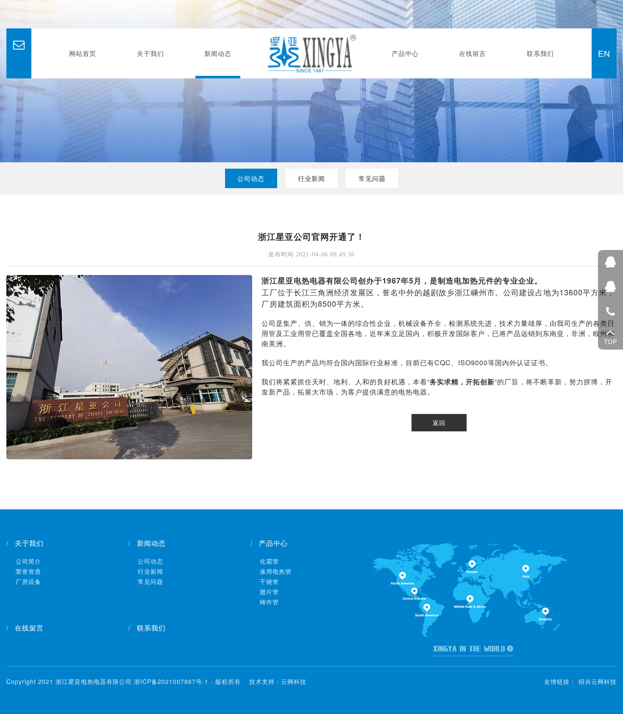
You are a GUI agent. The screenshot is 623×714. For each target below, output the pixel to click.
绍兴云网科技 (597, 681)
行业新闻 (311, 178)
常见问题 (372, 178)
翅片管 (269, 591)
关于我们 (150, 53)
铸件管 (269, 601)
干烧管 (269, 581)
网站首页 (82, 53)
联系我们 (540, 53)
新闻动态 (217, 53)
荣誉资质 (28, 571)
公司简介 (28, 561)
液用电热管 (276, 571)
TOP (610, 342)
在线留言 (472, 53)
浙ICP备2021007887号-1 (171, 681)
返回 (439, 422)
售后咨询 (610, 287)
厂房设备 (28, 581)
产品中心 (405, 53)
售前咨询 (610, 262)
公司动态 (250, 178)
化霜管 (269, 561)
